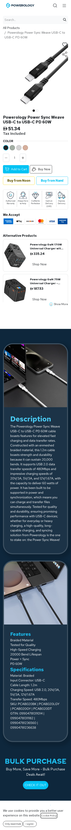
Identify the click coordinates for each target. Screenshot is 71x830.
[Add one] (23, 158)
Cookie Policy (49, 815)
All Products (11, 28)
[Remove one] (6, 158)
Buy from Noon (18, 181)
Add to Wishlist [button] (64, 44)
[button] (6, 109)
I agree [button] (30, 823)
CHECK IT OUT (36, 785)
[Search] (64, 20)
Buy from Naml (52, 181)
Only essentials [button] (13, 823)
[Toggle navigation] (64, 5)
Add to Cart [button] (19, 169)
